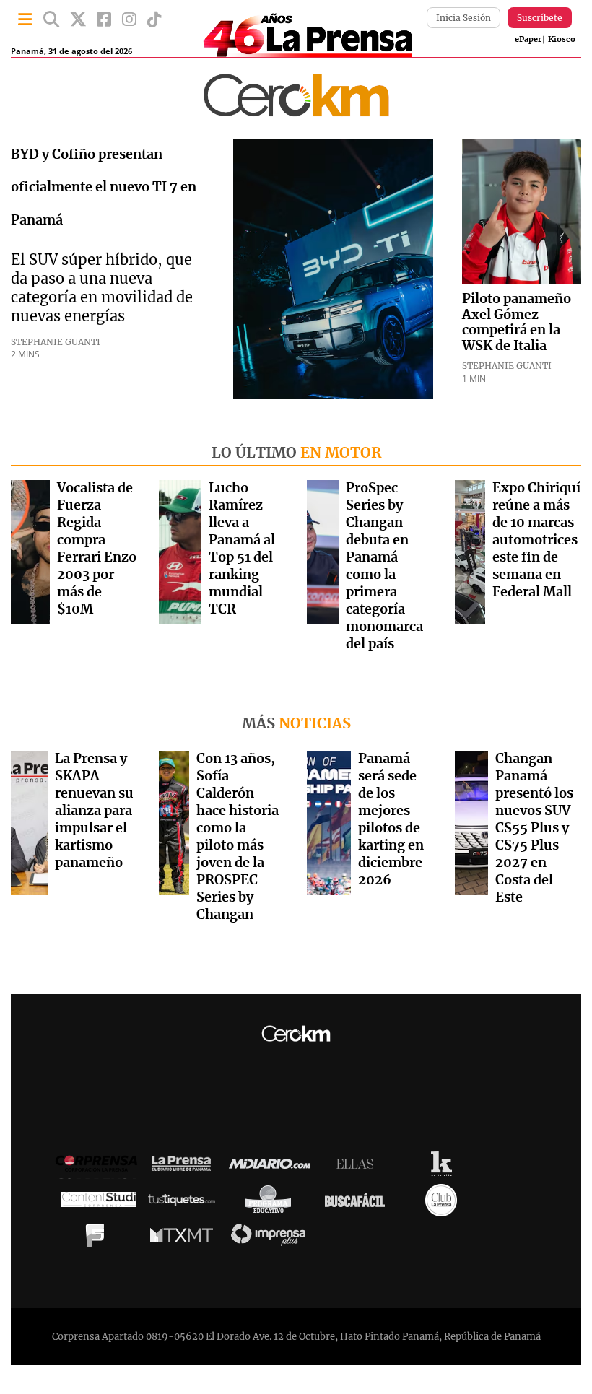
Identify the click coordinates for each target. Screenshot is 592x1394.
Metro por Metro (185, 1239)
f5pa (98, 1239)
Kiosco (561, 39)
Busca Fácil (358, 1203)
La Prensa (185, 1167)
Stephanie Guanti (55, 341)
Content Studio (98, 1204)
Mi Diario (273, 1167)
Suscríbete (539, 17)
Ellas (358, 1167)
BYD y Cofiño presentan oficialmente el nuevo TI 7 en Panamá (103, 188)
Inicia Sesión (463, 17)
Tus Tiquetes (185, 1203)
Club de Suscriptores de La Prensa (444, 1204)
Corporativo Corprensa (102, 1167)
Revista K (445, 1167)
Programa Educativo (271, 1203)
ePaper (528, 39)
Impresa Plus (272, 1238)
